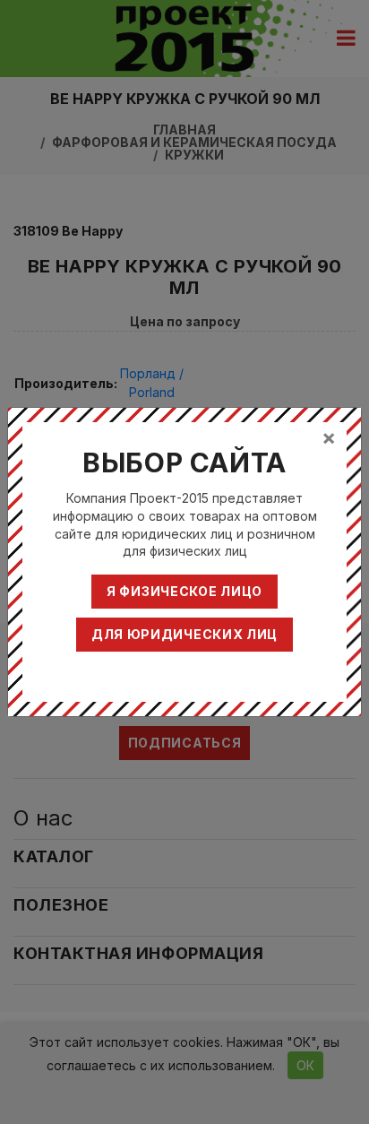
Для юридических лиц (184, 634)
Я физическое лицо (184, 591)
